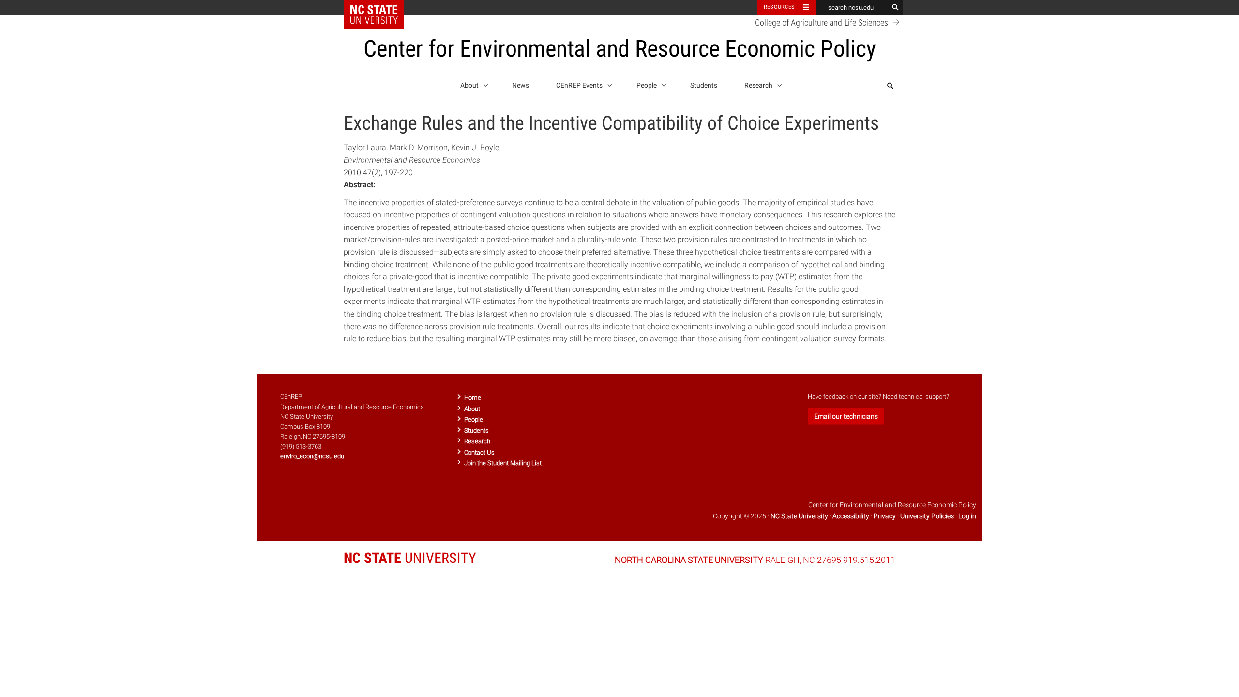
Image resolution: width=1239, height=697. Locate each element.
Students (703, 85)
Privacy (885, 516)
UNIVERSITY (410, 557)
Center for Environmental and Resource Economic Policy (619, 48)
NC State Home (380, 7)
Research (759, 85)
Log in (967, 516)
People (647, 85)
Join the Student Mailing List (503, 463)
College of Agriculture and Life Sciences (822, 23)
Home (472, 397)
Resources (779, 7)
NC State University (799, 516)
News (520, 85)
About (470, 85)
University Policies (927, 516)
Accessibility (850, 516)
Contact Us (479, 452)
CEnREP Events (580, 85)
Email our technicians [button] (846, 416)
